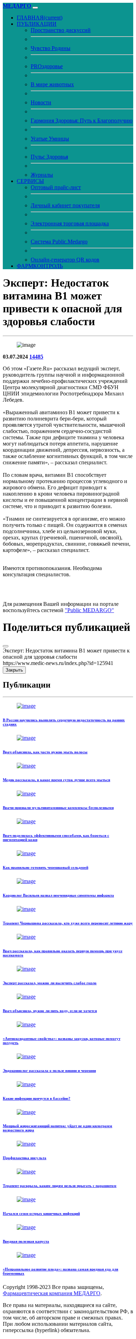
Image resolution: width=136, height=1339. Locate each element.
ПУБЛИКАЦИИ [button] (36, 24)
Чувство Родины (50, 48)
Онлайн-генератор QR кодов (65, 260)
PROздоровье (47, 66)
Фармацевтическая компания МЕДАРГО (51, 1293)
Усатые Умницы (50, 139)
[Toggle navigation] (35, 8)
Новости (41, 102)
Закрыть (14, 670)
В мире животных (52, 84)
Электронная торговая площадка (70, 223)
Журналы (42, 175)
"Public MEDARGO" (89, 610)
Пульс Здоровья (49, 157)
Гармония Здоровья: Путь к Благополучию (82, 120)
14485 (36, 357)
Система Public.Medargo (59, 241)
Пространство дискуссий (61, 30)
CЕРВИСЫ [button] (30, 181)
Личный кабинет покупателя (65, 205)
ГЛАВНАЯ (39, 18)
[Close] (5, 646)
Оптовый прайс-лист (56, 187)
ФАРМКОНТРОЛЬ (40, 266)
